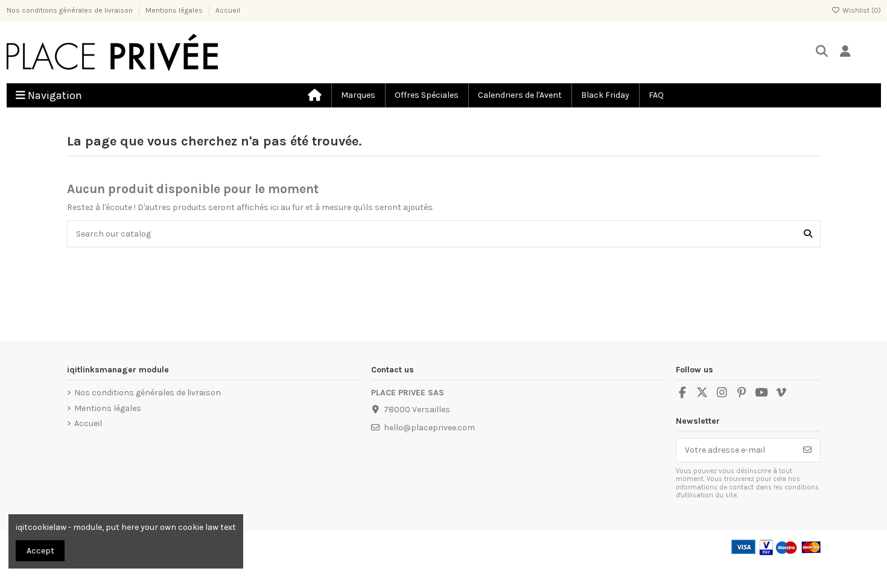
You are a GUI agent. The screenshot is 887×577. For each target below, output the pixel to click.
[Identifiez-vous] (845, 52)
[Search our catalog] (808, 233)
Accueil (227, 10)
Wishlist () (861, 10)
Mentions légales (175, 10)
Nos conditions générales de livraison (71, 10)
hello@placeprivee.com (429, 427)
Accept (40, 551)
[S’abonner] (807, 450)
